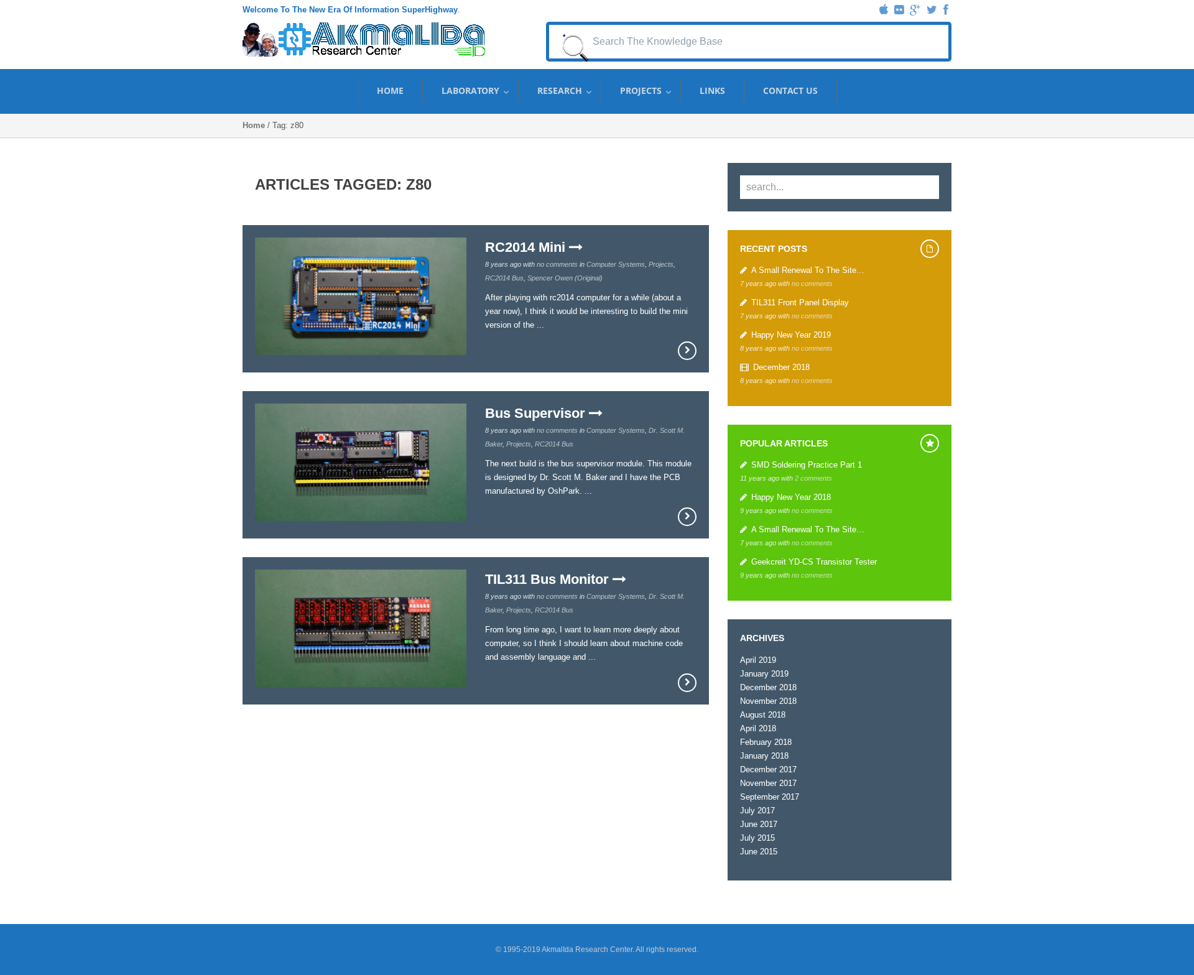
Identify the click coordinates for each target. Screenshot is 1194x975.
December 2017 (768, 769)
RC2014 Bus (504, 278)
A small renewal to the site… (807, 270)
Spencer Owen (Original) (565, 278)
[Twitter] (932, 10)
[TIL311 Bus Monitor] (687, 682)
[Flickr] (899, 10)
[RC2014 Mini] (687, 350)
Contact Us (790, 90)
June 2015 (758, 851)
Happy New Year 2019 (791, 335)
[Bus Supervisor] (687, 516)
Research (559, 90)
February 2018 (766, 742)
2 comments (813, 478)
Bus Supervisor (537, 413)
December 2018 (781, 367)
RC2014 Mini (527, 247)
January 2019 (764, 673)
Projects (641, 90)
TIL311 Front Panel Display (800, 302)
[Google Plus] (915, 10)
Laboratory (470, 90)
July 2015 (757, 838)
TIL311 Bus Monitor (549, 579)
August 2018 (762, 714)
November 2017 (768, 783)
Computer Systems (615, 264)
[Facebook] (945, 10)
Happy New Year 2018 (791, 497)
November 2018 (768, 701)
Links (712, 90)
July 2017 (757, 810)
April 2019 (758, 660)
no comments (557, 264)
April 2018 (758, 728)
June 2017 (758, 824)
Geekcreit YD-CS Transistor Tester (814, 561)
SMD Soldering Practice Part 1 (806, 464)
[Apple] (883, 10)
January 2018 (764, 755)
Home (390, 90)
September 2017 (769, 797)
